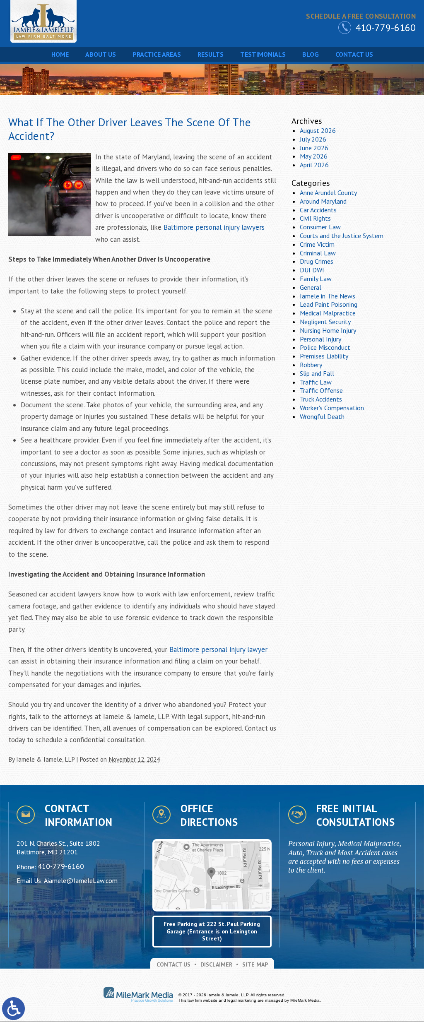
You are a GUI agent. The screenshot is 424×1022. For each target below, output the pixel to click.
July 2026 (313, 139)
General (310, 287)
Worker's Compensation (332, 408)
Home (60, 54)
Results (211, 54)
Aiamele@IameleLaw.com (81, 880)
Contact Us (354, 54)
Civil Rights (315, 218)
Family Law (316, 278)
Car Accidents (318, 210)
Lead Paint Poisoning (328, 304)
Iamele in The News (327, 296)
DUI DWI (312, 270)
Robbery (311, 365)
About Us (100, 54)
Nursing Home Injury (328, 330)
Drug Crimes (316, 261)
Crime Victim (317, 244)
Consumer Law (320, 227)
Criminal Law (318, 253)
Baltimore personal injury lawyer (218, 649)
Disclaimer (216, 964)
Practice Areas (156, 54)
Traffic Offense (321, 390)
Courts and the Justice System (341, 235)
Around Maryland (323, 201)
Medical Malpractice (328, 313)
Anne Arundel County (328, 192)
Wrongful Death (322, 416)
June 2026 (314, 148)
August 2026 (318, 130)
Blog (310, 54)
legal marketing (241, 1000)
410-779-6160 (385, 27)
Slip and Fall (317, 373)
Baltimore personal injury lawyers (214, 227)
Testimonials (263, 54)
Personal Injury (320, 339)
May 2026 (314, 156)
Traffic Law (316, 382)
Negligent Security (325, 321)
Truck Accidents (321, 399)
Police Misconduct (325, 347)
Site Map (255, 964)
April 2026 (314, 165)
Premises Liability (324, 356)
